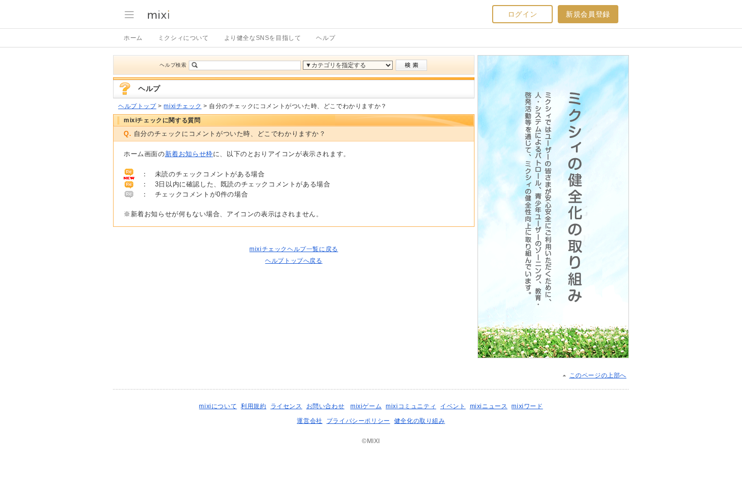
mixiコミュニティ (411, 406)
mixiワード (527, 406)
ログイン (522, 14)
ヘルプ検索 (173, 65)
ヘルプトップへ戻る (293, 260)
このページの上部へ (597, 375)
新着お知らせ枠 (189, 154)
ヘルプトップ (137, 106)
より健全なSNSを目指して (262, 37)
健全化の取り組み (419, 420)
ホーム (133, 37)
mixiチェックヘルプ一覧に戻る (293, 249)
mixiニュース (489, 406)
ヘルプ (325, 37)
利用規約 (253, 406)
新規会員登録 (588, 14)
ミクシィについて (183, 37)
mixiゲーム (366, 406)
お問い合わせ (325, 406)
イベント (452, 406)
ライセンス (286, 406)
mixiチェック (182, 106)
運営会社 (309, 420)
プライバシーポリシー (358, 420)
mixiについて (218, 406)
